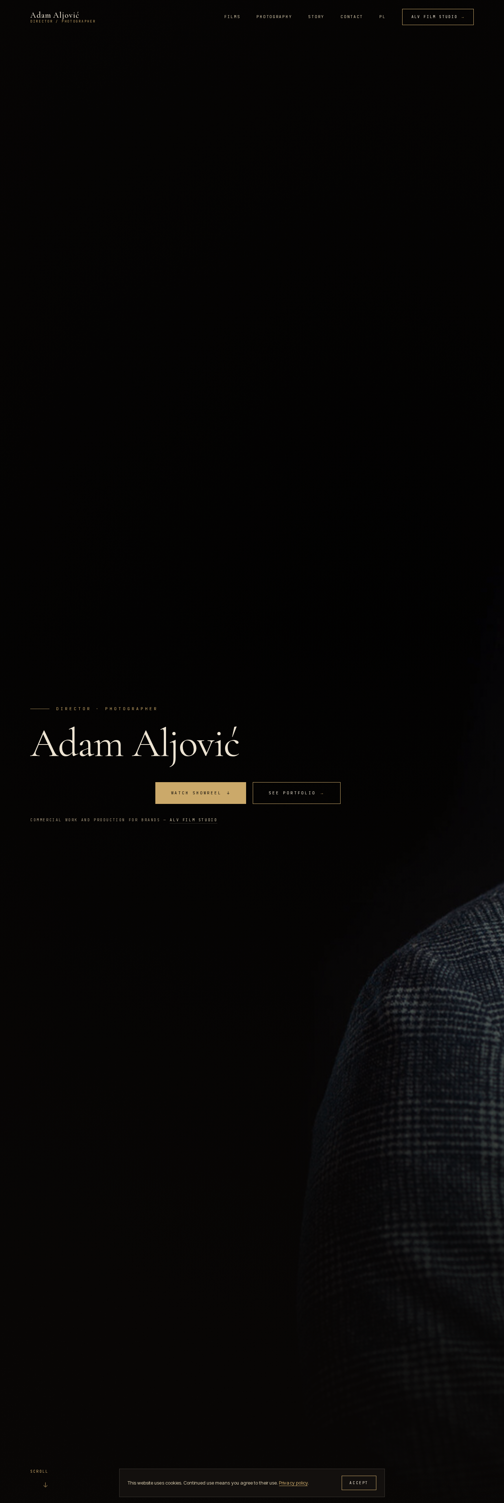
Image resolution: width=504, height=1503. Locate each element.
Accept (359, 1482)
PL (382, 16)
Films (232, 16)
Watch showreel (201, 792)
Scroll (39, 1479)
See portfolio (297, 792)
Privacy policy (293, 1483)
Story (316, 16)
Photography (274, 16)
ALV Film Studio (438, 16)
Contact (352, 16)
